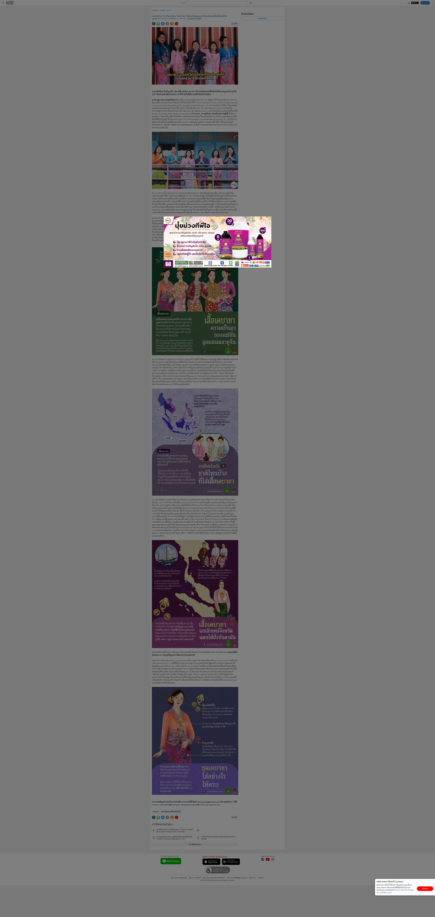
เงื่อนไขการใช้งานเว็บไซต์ (402, 890)
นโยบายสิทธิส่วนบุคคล (384, 892)
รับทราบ (425, 888)
